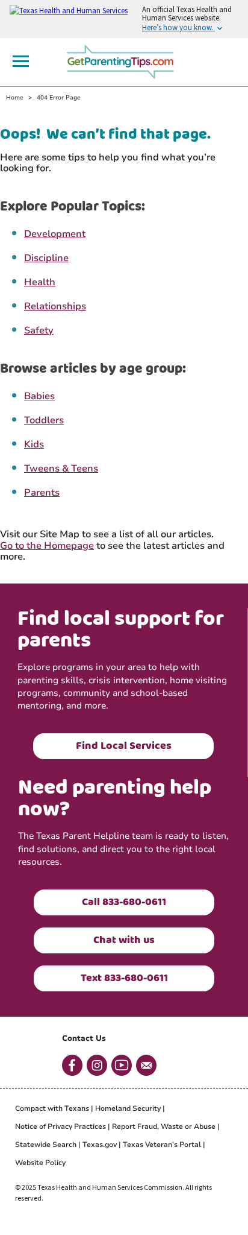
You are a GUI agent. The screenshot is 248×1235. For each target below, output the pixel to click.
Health (39, 282)
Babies (39, 396)
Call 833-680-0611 (124, 902)
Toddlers (44, 420)
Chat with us (124, 940)
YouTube (121, 1065)
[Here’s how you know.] (124, 19)
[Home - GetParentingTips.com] (124, 60)
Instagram (97, 1065)
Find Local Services (124, 746)
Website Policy (40, 1162)
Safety (39, 330)
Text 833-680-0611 (124, 978)
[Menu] (21, 61)
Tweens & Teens (61, 468)
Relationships (55, 306)
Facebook (72, 1065)
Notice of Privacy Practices (60, 1126)
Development (54, 234)
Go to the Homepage (47, 545)
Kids (34, 444)
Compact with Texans (52, 1108)
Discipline (46, 258)
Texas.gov (99, 1144)
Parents (42, 492)
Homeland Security (128, 1108)
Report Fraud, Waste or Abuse (163, 1126)
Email (146, 1065)
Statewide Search (45, 1144)
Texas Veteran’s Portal (162, 1144)
